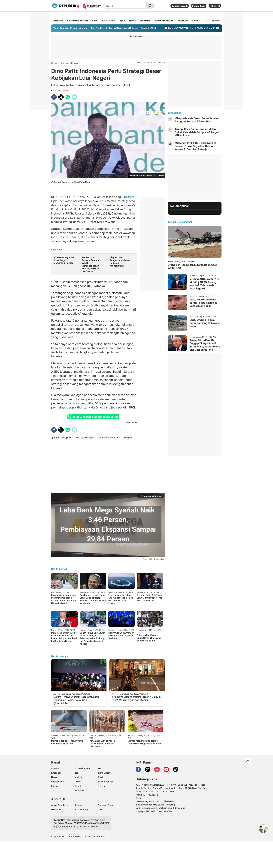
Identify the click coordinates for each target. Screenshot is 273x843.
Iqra (76, 772)
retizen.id (215, 6)
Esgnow (55, 786)
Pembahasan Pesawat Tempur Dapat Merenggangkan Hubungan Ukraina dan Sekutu (91, 264)
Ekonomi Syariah (77, 20)
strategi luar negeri (85, 437)
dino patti (128, 437)
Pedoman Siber (105, 805)
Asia (76, 63)
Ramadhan (79, 790)
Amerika (83, 28)
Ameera (55, 768)
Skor (99, 768)
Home (54, 63)
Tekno (77, 781)
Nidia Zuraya (62, 90)
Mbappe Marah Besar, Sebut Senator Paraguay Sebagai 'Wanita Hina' (197, 120)
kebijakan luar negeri (108, 437)
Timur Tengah (60, 28)
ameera (58, 20)
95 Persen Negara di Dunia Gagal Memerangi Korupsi (63, 260)
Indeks (216, 20)
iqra (122, 20)
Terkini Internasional (180, 221)
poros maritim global (61, 437)
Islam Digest (103, 772)
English (101, 786)
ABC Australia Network (126, 28)
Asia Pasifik (97, 28)
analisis (145, 20)
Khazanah (56, 772)
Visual (77, 786)
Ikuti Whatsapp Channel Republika (95, 416)
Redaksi (78, 805)
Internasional (66, 63)
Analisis (78, 777)
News (54, 777)
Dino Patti (128, 197)
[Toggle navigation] (54, 5)
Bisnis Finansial (164, 20)
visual (196, 20)
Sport (100, 777)
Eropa (73, 28)
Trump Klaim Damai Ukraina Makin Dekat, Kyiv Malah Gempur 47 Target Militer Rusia (197, 132)
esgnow (183, 20)
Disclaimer (56, 809)
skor (95, 20)
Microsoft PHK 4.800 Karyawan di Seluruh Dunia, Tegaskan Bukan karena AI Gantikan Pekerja (195, 146)
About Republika (59, 805)
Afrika (108, 28)
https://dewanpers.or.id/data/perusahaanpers (76, 826)
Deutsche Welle (180, 6)
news (132, 20)
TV (206, 20)
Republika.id (198, 6)
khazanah (108, 20)
